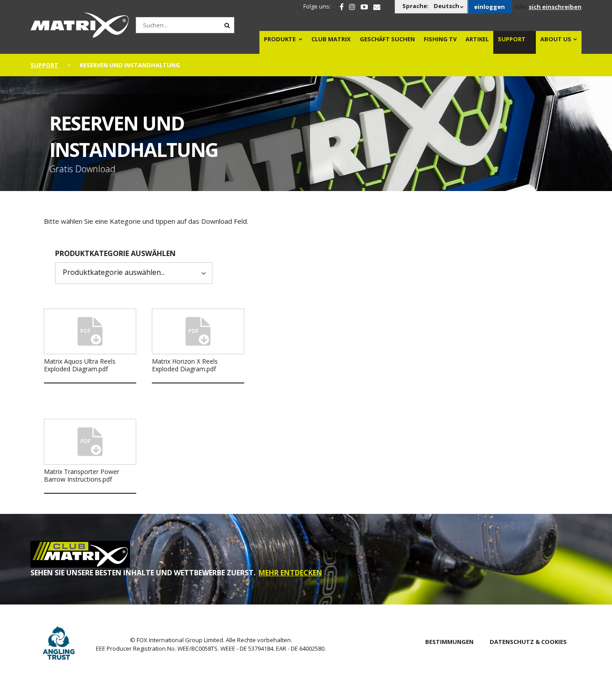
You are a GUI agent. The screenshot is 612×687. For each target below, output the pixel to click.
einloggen (489, 7)
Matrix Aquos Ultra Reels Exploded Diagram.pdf (80, 365)
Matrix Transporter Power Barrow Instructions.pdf (81, 475)
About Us (555, 39)
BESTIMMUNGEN (449, 642)
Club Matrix (331, 39)
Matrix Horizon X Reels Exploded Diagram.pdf (185, 365)
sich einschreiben (555, 7)
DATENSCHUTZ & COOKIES (528, 642)
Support (512, 39)
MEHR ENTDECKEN (290, 573)
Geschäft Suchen (387, 39)
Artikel (477, 39)
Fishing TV (440, 39)
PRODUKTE (280, 39)
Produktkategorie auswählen (115, 253)
